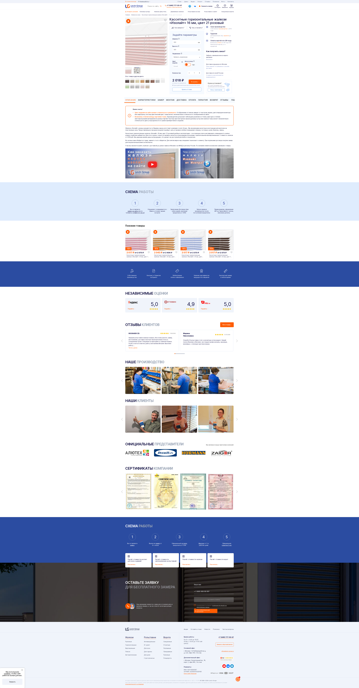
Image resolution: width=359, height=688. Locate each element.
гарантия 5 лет (227, 545)
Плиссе (127, 651)
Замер (161, 100)
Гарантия (203, 100)
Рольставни (150, 637)
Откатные (166, 645)
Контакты (231, 1)
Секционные (167, 641)
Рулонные (128, 641)
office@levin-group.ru (227, 651)
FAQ (233, 100)
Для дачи (147, 655)
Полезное (216, 1)
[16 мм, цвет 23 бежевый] (147, 86)
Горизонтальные (130, 645)
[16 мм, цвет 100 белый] (163, 80)
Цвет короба (174, 62)
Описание (130, 100)
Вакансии (193, 673)
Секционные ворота (227, 11)
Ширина (175, 39)
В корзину (194, 82)
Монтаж (170, 100)
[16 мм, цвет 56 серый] (137, 86)
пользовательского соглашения (134, 684)
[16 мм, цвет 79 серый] (142, 86)
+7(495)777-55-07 (138, 213)
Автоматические (131, 655)
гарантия (226, 35)
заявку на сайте (133, 211)
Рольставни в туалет (210, 11)
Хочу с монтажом (216, 90)
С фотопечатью (149, 658)
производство (223, 28)
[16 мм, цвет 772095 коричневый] (147, 80)
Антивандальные (149, 641)
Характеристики (146, 100)
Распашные (167, 648)
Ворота (167, 637)
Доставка (182, 100)
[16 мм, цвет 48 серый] (132, 86)
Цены (186, 1)
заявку (132, 545)
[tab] (130, 100)
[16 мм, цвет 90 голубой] (158, 80)
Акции (193, 1)
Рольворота (167, 658)
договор (184, 543)
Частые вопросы (228, 629)
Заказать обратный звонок (225, 644)
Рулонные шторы (145, 11)
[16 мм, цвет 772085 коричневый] (153, 80)
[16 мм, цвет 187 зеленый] (127, 86)
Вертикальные (130, 648)
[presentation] (186, 42)
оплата (219, 42)
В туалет (147, 645)
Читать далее (133, 348)
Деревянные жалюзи (177, 11)
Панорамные (167, 651)
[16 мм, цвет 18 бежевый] (132, 80)
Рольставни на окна (194, 11)
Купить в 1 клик (187, 89)
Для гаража (148, 651)
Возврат (214, 100)
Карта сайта (187, 673)
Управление (176, 53)
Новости (207, 629)
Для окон (147, 648)
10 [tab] (184, 353)
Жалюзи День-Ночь (160, 11)
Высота (174, 46)
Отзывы (224, 100)
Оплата (192, 100)
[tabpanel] (146, 42)
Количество (176, 73)
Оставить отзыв (196, 629)
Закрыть (12, 682)
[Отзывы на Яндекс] (227, 658)
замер (158, 543)
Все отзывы (226, 324)
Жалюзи (129, 637)
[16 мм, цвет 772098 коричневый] (127, 80)
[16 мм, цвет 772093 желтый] (142, 80)
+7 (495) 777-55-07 (174, 5)
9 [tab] (183, 353)
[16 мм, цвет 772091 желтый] (137, 80)
